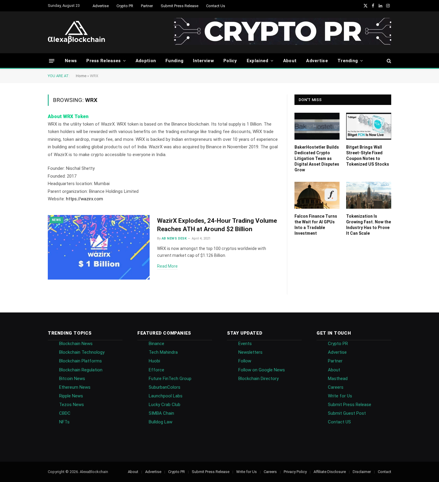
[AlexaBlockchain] (76, 32)
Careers (335, 387)
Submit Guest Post (347, 413)
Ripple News (71, 396)
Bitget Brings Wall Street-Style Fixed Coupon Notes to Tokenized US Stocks (367, 156)
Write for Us (340, 396)
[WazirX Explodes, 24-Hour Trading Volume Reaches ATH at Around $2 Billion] (99, 247)
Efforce (156, 370)
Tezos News (71, 404)
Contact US (339, 422)
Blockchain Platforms (80, 361)
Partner (147, 6)
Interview (203, 60)
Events (245, 343)
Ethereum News (74, 387)
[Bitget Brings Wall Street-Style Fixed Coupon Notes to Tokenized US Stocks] (368, 126)
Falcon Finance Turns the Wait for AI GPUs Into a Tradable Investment (315, 225)
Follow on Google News (261, 370)
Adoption (146, 60)
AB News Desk (174, 238)
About (290, 60)
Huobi (154, 361)
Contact (384, 471)
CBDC (64, 413)
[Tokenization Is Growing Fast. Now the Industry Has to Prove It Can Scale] (368, 195)
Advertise (101, 6)
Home (81, 76)
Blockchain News (76, 343)
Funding (174, 60)
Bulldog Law (160, 422)
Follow (244, 361)
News (71, 60)
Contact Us (215, 6)
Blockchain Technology (82, 352)
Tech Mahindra (163, 352)
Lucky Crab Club (164, 404)
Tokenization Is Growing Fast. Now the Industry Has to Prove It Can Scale (368, 225)
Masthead (338, 378)
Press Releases (103, 60)
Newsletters (250, 352)
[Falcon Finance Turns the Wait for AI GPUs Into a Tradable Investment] (317, 195)
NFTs (64, 422)
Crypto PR (124, 6)
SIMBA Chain (161, 413)
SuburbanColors (164, 387)
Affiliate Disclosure (330, 471)
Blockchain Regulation (80, 370)
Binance (156, 343)
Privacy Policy (295, 471)
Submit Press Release (179, 6)
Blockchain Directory (258, 378)
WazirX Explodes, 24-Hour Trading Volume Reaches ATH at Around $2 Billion (217, 225)
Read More (167, 266)
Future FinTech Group (170, 378)
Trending (347, 60)
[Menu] (51, 60)
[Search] (388, 61)
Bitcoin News (72, 378)
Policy (230, 60)
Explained (257, 60)
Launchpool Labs (165, 396)
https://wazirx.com (84, 199)
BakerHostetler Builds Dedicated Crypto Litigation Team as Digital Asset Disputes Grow (316, 158)
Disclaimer (362, 471)
